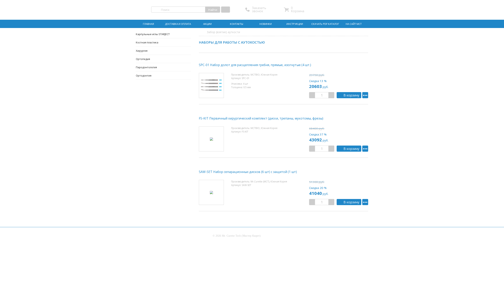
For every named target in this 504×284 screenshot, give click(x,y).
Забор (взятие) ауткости (223, 32)
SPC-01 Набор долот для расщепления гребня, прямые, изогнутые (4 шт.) (255, 65)
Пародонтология (146, 67)
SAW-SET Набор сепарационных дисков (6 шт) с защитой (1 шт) (248, 172)
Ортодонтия (143, 75)
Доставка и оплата (178, 24)
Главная (148, 24)
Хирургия (141, 50)
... (365, 94)
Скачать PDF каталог (325, 24)
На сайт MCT (354, 24)
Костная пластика (147, 42)
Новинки (265, 24)
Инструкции (294, 24)
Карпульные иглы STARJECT (153, 34)
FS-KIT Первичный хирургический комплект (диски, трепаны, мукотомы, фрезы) (261, 118)
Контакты (236, 24)
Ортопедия (143, 59)
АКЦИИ (207, 24)
